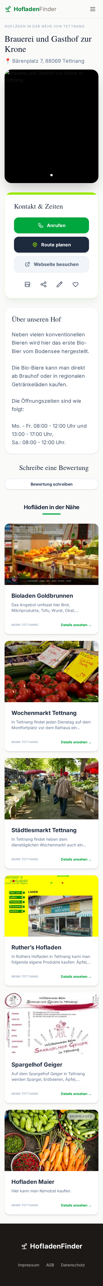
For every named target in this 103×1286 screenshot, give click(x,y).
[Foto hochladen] (27, 284)
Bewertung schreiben (52, 484)
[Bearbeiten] (59, 284)
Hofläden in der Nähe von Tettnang (45, 26)
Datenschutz (73, 1264)
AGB (50, 1264)
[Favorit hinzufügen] (75, 284)
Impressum (28, 1264)
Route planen (56, 244)
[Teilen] (43, 284)
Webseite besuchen (56, 264)
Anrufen (56, 225)
